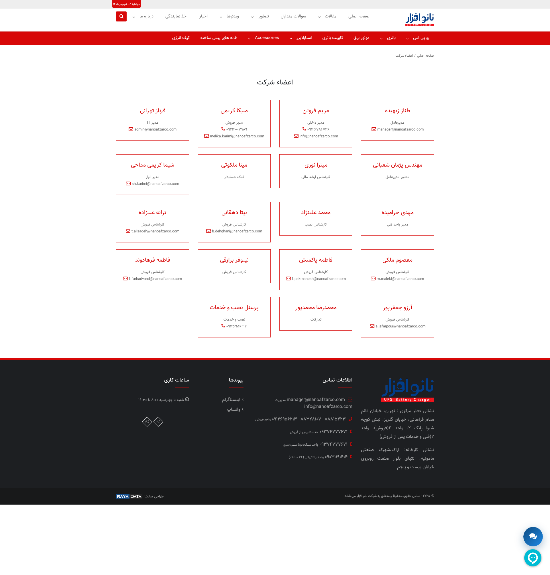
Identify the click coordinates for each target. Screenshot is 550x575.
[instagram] (158, 421)
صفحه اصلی (425, 55)
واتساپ (233, 409)
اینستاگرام (231, 400)
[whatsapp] (147, 421)
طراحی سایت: (153, 496)
